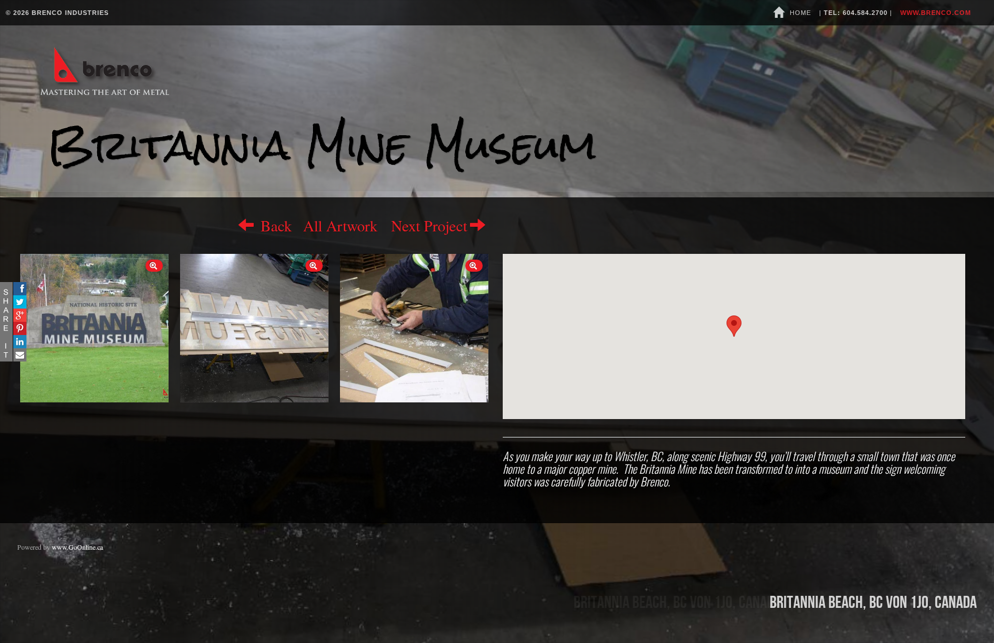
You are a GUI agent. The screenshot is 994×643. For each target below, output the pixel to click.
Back (274, 225)
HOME (799, 12)
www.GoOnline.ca (77, 546)
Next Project (429, 225)
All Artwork (340, 225)
